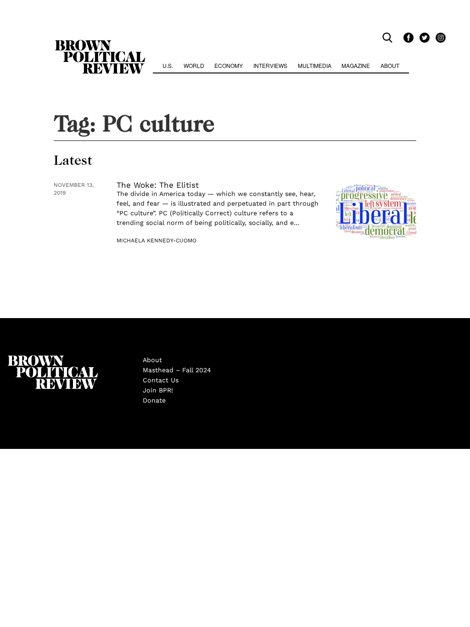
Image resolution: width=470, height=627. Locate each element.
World (194, 65)
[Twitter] (423, 37)
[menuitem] (168, 67)
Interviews (270, 65)
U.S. (167, 65)
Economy (228, 65)
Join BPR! (158, 390)
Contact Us (161, 380)
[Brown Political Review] (100, 44)
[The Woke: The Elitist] (376, 211)
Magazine (355, 65)
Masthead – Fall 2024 (177, 370)
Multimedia (314, 65)
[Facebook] (407, 37)
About (389, 65)
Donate (154, 400)
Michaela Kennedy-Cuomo (156, 240)
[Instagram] (438, 37)
